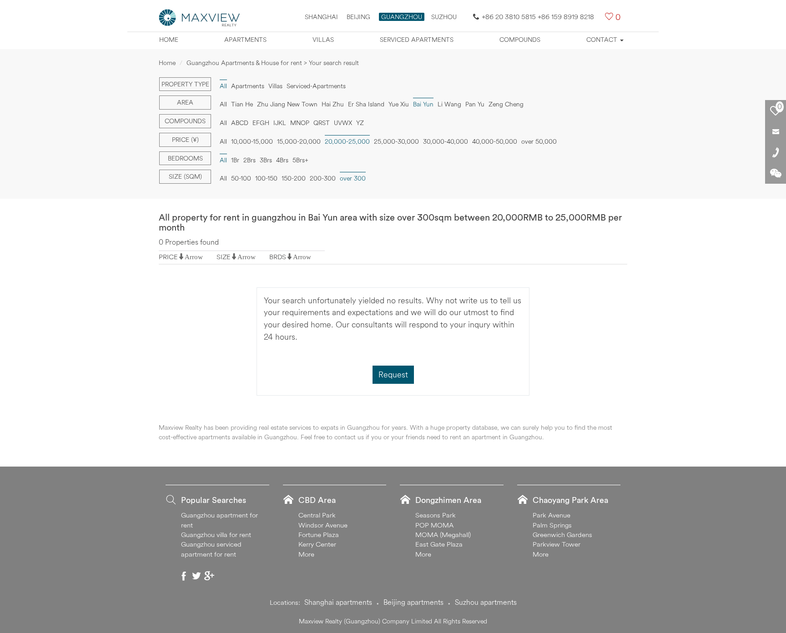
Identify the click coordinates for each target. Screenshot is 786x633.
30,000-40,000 (445, 141)
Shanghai (321, 17)
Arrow (194, 256)
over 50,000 (539, 141)
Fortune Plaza (318, 534)
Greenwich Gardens (562, 534)
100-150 (266, 178)
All (223, 104)
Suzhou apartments (486, 602)
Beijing (358, 17)
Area (185, 102)
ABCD (239, 123)
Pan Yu (474, 104)
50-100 (241, 178)
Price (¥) (185, 140)
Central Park (317, 515)
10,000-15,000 (252, 141)
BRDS (277, 256)
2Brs (249, 160)
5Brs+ (300, 160)
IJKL (279, 123)
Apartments (245, 39)
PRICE (168, 256)
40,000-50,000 (494, 141)
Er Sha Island (366, 104)
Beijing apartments (413, 602)
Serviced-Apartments (316, 86)
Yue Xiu (398, 104)
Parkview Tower (556, 544)
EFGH (260, 123)
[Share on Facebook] (184, 575)
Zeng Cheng (506, 104)
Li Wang (449, 104)
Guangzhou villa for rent (216, 534)
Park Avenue (551, 515)
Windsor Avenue (323, 525)
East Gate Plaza (439, 544)
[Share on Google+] (209, 575)
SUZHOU (444, 17)
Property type (185, 84)
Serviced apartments (416, 39)
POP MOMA (434, 525)
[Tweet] (196, 575)
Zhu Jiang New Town (287, 104)
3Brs (266, 160)
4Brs (282, 160)
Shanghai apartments (338, 602)
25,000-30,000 (396, 141)
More (306, 554)
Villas (323, 39)
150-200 (294, 178)
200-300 (323, 178)
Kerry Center (317, 544)
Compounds (519, 39)
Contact (602, 39)
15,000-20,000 (299, 141)
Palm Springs (552, 525)
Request (393, 374)
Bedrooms (185, 158)
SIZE (224, 256)
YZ (360, 123)
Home (168, 39)
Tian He (242, 104)
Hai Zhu (333, 104)
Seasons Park (435, 515)
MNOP (299, 123)
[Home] (200, 16)
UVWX (343, 123)
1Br (235, 160)
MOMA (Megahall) (443, 534)
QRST (321, 123)
